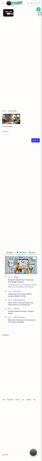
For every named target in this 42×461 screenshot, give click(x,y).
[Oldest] (35, 140)
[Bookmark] (39, 3)
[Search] (28, 3)
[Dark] (35, 3)
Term (3, 400)
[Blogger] (16, 277)
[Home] (4, 111)
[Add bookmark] (18, 116)
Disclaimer (10, 400)
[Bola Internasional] (19, 300)
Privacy (17, 400)
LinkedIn (28, 400)
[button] (34, 258)
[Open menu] (3, 3)
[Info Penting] (17, 291)
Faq (23, 400)
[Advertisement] (21, 30)
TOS (34, 400)
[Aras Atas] (16, 308)
